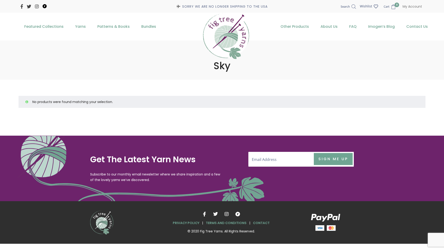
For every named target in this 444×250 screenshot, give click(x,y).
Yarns (80, 26)
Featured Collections (44, 26)
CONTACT (261, 223)
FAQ (353, 26)
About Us (329, 26)
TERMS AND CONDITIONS (226, 223)
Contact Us (417, 26)
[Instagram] (226, 214)
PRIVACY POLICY (186, 223)
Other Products (295, 26)
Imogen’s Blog (381, 26)
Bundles (148, 26)
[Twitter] (215, 214)
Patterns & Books (113, 26)
